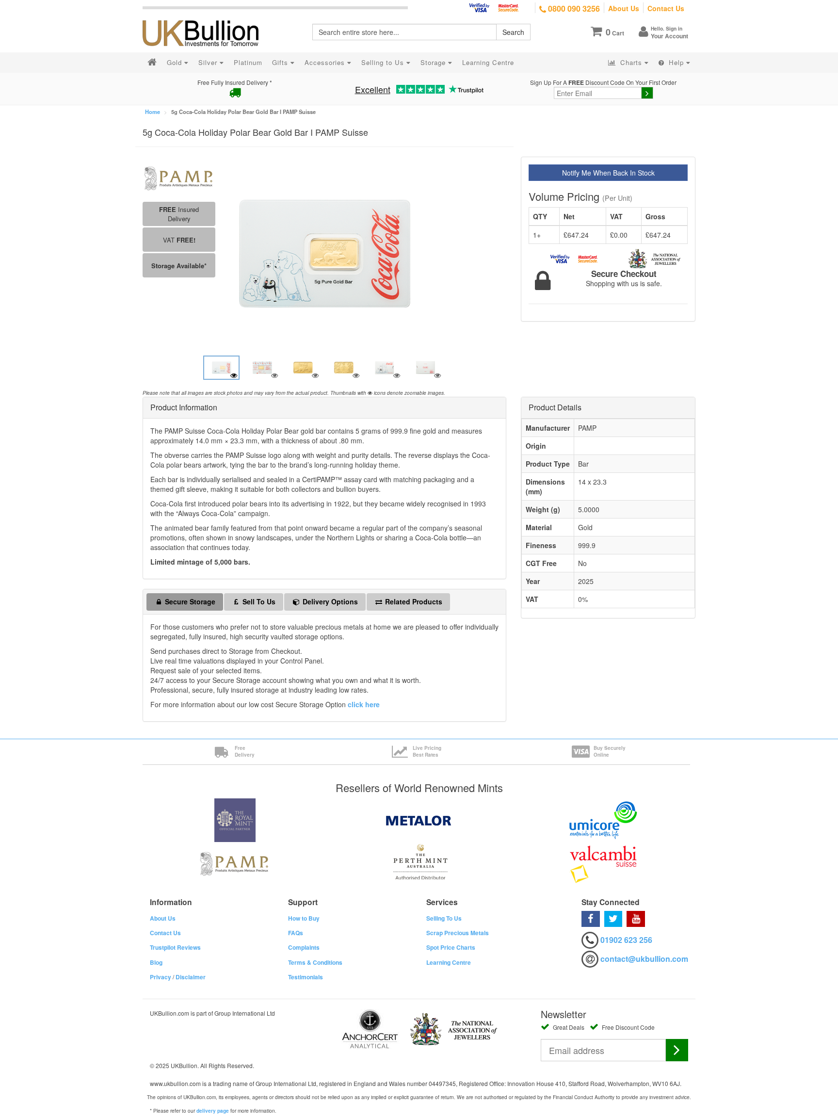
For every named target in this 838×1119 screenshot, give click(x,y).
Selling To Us (444, 918)
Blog (156, 962)
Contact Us (665, 8)
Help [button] (676, 62)
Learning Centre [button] (488, 62)
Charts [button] (631, 62)
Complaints (304, 947)
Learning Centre (448, 962)
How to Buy (304, 918)
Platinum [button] (248, 62)
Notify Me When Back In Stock (608, 173)
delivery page (212, 1110)
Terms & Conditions (315, 962)
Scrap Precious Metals (457, 932)
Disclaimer (191, 977)
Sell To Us (258, 601)
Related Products (412, 601)
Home (152, 111)
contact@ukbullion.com (644, 958)
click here (364, 704)
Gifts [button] (281, 62)
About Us (623, 8)
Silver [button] (209, 62)
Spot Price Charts (450, 947)
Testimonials (305, 977)
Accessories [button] (326, 62)
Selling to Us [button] (383, 62)
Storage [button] (434, 62)
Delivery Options (329, 601)
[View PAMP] (179, 177)
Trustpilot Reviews (175, 947)
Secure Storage (189, 601)
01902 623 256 (626, 939)
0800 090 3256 (573, 8)
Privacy (160, 977)
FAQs (295, 932)
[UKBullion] (207, 17)
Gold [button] (175, 62)
